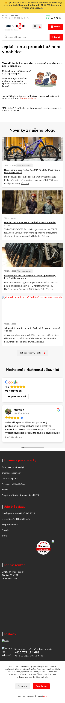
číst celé (25, 183)
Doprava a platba (10, 478)
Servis (5, 489)
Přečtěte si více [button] (13, 437)
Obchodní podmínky (11, 473)
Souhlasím (41, 686)
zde (45, 696)
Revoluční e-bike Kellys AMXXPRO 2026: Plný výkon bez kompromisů (32, 171)
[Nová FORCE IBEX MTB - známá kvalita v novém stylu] (32, 202)
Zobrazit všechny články (30, 353)
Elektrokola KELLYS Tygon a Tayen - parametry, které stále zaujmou (30, 277)
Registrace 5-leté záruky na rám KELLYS (20, 495)
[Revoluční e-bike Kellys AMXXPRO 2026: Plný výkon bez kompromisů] (32, 149)
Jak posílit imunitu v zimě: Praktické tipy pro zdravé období (32, 329)
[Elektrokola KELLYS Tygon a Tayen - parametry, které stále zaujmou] (32, 255)
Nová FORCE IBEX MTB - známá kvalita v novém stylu (30, 223)
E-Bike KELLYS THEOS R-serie (16, 519)
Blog (4, 535)
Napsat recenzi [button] (17, 396)
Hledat (56, 37)
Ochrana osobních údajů (13, 467)
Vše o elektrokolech (24, 165)
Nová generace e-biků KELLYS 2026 (18, 513)
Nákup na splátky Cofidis (13, 484)
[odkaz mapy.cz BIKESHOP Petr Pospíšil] (57, 547)
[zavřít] (61, 3)
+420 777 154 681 (10, 16)
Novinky (5, 530)
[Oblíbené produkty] (34, 26)
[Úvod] (14, 26)
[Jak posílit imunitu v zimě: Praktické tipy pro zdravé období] (32, 308)
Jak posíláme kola (10, 524)
